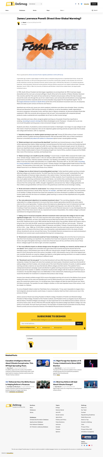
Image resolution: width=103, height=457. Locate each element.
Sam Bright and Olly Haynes (13, 386)
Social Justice (60, 415)
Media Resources (86, 417)
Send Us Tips (85, 419)
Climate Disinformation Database (39, 419)
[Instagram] (91, 445)
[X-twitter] (78, 4)
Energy (58, 407)
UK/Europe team (58, 327)
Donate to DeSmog (86, 422)
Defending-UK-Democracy (16, 391)
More (61, 10)
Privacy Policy (85, 427)
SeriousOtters (10, 453)
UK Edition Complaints (87, 431)
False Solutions (60, 422)
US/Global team (46, 327)
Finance (58, 429)
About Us (84, 407)
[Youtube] (89, 445)
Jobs (82, 424)
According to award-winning (31, 121)
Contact (83, 412)
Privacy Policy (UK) (86, 429)
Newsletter (84, 443)
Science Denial (60, 410)
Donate (94, 4)
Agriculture (59, 417)
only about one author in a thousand (41, 138)
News (31, 407)
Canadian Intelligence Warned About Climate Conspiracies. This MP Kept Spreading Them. (19, 363)
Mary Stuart (10, 368)
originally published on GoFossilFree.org (52, 74)
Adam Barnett (58, 368)
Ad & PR (58, 412)
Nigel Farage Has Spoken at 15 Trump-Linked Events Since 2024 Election (67, 363)
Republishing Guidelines (88, 415)
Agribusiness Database (36, 422)
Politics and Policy (61, 419)
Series (31, 412)
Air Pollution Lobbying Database (39, 427)
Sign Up (79, 323)
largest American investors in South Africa (32, 101)
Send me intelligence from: (27, 327)
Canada (58, 427)
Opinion (58, 431)
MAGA (58, 374)
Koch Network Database (36, 424)
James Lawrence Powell (35, 74)
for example (52, 190)
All (37, 327)
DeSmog (21, 4)
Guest (24, 22)
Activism (58, 424)
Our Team (84, 410)
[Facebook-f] (75, 4)
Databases (33, 410)
